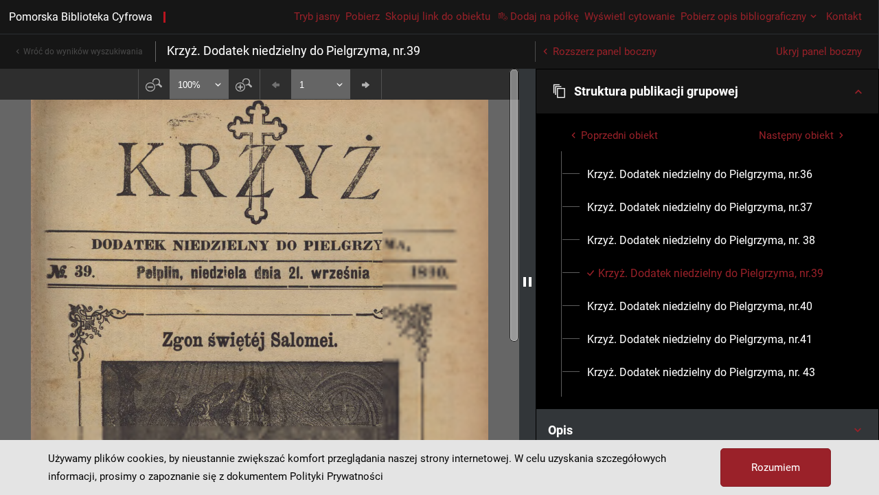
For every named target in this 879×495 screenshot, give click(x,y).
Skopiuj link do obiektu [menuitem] (437, 16)
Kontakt (844, 16)
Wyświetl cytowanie (629, 16)
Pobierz (362, 16)
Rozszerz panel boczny (605, 51)
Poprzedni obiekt (619, 135)
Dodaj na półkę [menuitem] (544, 16)
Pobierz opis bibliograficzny (743, 16)
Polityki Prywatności (336, 476)
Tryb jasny (317, 16)
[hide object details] (527, 282)
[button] (707, 91)
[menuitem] (699, 174)
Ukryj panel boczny (819, 51)
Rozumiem (775, 467)
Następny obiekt (796, 135)
